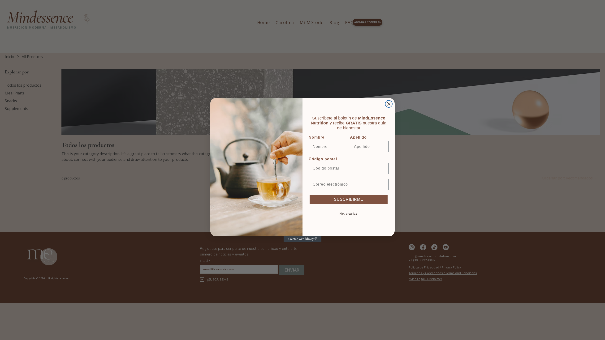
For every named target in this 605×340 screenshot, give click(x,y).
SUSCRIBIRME (348, 199)
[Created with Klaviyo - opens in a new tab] (302, 239)
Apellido (358, 137)
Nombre (316, 137)
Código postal (323, 159)
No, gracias (349, 213)
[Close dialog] (388, 103)
